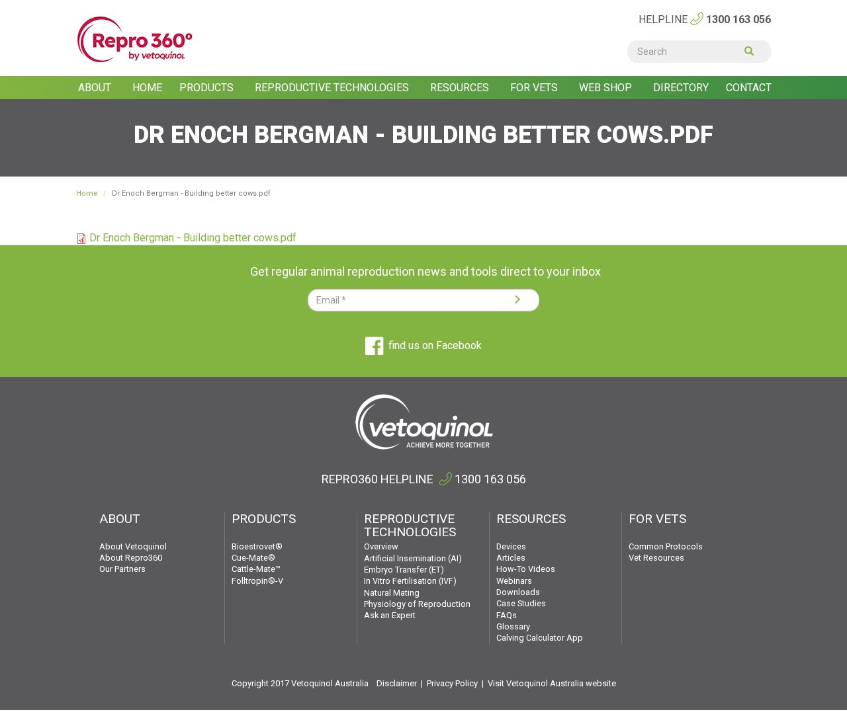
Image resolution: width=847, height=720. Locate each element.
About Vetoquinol (133, 546)
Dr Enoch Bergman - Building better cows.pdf (192, 237)
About (96, 87)
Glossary (513, 626)
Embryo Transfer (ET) (404, 570)
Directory (681, 87)
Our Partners (122, 569)
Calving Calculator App (539, 638)
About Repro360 (130, 558)
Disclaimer (397, 683)
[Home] (154, 39)
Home (147, 87)
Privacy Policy (452, 683)
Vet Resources (656, 558)
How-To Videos (525, 569)
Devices (511, 546)
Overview (381, 546)
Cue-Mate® (253, 558)
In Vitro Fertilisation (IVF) (410, 581)
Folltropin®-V (257, 581)
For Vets (535, 87)
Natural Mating (392, 593)
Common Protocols (666, 546)
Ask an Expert (390, 615)
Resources (461, 87)
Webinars (514, 581)
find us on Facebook (435, 345)
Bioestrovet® (257, 546)
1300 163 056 (738, 19)
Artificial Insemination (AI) (413, 558)
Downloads (518, 592)
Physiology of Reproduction (417, 604)
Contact (749, 87)
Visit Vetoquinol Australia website (552, 683)
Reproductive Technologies (333, 87)
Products (207, 87)
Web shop (607, 87)
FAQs (506, 615)
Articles (510, 558)
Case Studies (521, 603)
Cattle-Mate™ (256, 569)
